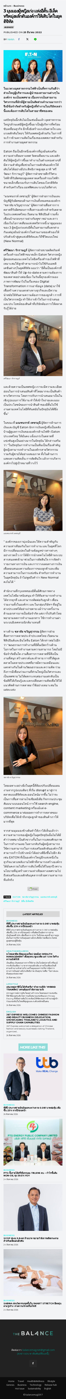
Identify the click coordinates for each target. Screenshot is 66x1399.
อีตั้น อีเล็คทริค (27, 901)
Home (11, 1381)
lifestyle (12, 984)
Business (19, 6)
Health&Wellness (17, 951)
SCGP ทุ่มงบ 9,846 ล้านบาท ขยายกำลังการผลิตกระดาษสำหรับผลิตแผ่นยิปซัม (31, 1239)
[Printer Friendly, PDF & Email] (33, 891)
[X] (26, 39)
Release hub (51, 1384)
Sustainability (34, 1388)
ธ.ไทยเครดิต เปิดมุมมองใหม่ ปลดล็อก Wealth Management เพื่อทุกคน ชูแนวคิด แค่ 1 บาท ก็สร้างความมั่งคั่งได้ (32, 957)
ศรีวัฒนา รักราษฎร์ (12, 901)
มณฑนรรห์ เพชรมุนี (48, 897)
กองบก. (11, 39)
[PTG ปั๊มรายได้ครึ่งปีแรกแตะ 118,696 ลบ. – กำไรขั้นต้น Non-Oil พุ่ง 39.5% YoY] (33, 1142)
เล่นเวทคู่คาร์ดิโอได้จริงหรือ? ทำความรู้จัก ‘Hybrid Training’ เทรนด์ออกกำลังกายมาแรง (31, 988)
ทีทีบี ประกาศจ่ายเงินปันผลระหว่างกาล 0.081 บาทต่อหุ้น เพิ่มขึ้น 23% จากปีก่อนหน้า (32, 925)
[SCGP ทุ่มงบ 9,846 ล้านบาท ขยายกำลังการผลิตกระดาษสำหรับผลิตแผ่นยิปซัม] (33, 1207)
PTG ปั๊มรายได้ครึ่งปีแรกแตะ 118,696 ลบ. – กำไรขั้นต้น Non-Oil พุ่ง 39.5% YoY (30, 1174)
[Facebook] (18, 39)
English (11, 1012)
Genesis (10, 1384)
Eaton (16, 897)
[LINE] (35, 39)
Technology (35, 1384)
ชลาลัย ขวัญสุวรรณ (30, 897)
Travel (21, 1381)
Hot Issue (19, 1388)
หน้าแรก (7, 6)
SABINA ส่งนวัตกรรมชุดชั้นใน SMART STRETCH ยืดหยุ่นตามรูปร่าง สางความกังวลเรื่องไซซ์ (32, 1304)
